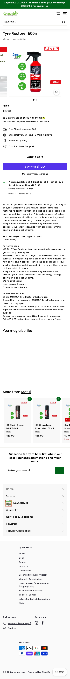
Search (22, 562)
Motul (6, 39)
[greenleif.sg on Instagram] (36, 623)
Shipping (21, 121)
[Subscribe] (59, 470)
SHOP (21, 557)
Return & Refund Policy (30, 590)
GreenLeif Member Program (33, 574)
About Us (23, 566)
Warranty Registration (30, 579)
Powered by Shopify (39, 672)
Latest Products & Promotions (34, 599)
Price (6, 105)
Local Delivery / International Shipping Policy (34, 585)
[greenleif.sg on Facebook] (42, 623)
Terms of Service (27, 594)
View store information (19, 194)
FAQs (21, 603)
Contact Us (25, 570)
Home (22, 553)
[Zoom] (56, 92)
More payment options (35, 173)
